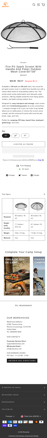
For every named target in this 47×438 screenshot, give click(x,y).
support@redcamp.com (16, 344)
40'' (25, 135)
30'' (6, 135)
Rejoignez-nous (10, 394)
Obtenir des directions (22, 360)
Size (3, 131)
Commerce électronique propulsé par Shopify (23, 436)
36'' (15, 135)
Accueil (23, 62)
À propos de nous (11, 387)
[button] (23, 150)
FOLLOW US (7, 409)
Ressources (8, 402)
